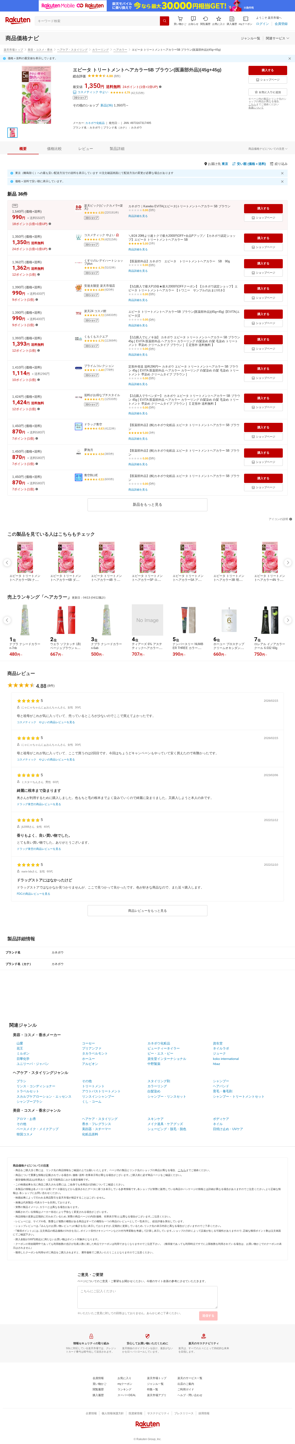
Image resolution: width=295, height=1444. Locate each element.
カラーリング (100, 49)
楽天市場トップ (13, 49)
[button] (193, 21)
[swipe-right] (288, 562)
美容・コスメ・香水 (40, 49)
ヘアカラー (120, 49)
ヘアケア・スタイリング (72, 49)
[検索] (164, 21)
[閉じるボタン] (290, 58)
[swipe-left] (7, 562)
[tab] (23, 148)
